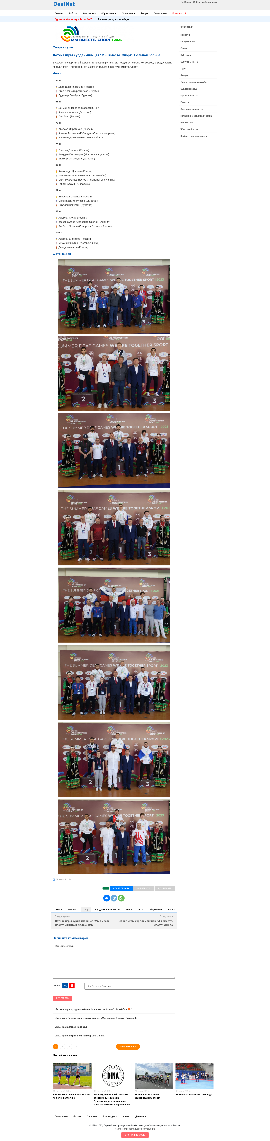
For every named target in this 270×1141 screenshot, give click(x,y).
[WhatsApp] (121, 898)
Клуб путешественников (193, 136)
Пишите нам (160, 13)
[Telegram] (114, 898)
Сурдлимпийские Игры (107, 909)
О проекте (91, 1116)
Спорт (86, 909)
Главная (59, 13)
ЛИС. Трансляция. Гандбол (71, 1026)
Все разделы (110, 1116)
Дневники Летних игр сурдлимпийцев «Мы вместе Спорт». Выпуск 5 (96, 1018)
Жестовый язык (189, 129)
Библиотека (187, 122)
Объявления (128, 13)
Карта (118, 1128)
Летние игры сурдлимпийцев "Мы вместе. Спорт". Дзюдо (145, 923)
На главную (144, 888)
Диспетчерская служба (193, 82)
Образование (108, 13)
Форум (144, 13)
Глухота (184, 102)
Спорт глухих (121, 888)
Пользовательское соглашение (138, 1128)
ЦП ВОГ (59, 909)
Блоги (129, 909)
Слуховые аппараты (191, 109)
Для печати (165, 888)
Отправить (62, 998)
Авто (140, 909)
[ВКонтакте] (106, 898)
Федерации (186, 26)
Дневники (140, 1116)
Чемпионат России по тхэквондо (194, 1094)
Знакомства (89, 13)
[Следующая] (76, 1046)
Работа (73, 13)
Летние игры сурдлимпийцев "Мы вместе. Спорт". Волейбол (91, 1009)
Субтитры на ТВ (189, 62)
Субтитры (185, 55)
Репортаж (173, 909)
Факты (77, 1116)
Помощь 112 (179, 13)
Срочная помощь (135, 1135)
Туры (183, 68)
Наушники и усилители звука (196, 116)
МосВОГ (72, 909)
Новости (185, 34)
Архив (126, 1116)
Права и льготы (189, 95)
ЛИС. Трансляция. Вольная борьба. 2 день (80, 1035)
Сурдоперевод (188, 89)
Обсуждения (155, 909)
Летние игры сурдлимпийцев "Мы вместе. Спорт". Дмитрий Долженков (82, 923)
